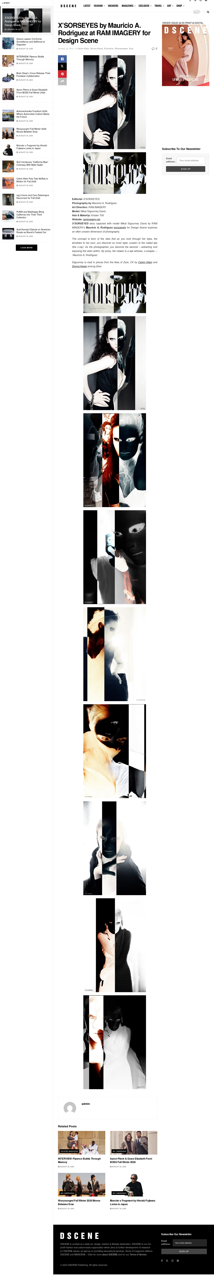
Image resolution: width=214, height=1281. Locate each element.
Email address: (170, 160)
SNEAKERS (113, 6)
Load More (27, 247)
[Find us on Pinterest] (178, 1260)
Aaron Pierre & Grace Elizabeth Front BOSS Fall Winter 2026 (31, 91)
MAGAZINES (127, 6)
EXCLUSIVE (144, 6)
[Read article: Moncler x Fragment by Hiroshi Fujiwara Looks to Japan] (133, 1185)
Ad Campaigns (119, 1151)
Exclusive (109, 48)
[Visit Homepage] (68, 6)
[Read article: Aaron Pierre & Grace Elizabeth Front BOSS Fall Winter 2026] (133, 1143)
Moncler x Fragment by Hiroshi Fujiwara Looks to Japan (31, 147)
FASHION (98, 6)
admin (86, 1104)
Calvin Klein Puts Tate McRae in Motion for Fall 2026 (32, 180)
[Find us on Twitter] (167, 1260)
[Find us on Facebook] (162, 1260)
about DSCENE (109, 1254)
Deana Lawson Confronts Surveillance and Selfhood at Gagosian (30, 41)
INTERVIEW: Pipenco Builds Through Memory (30, 58)
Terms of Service (138, 1254)
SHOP (179, 6)
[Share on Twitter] (62, 66)
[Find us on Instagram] (172, 1260)
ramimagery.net (91, 219)
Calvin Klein (83, 48)
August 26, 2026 (66, 1166)
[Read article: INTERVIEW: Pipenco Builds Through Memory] (81, 1143)
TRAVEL (158, 6)
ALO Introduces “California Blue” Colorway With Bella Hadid (32, 163)
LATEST (87, 6)
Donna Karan (96, 48)
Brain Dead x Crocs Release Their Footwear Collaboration (33, 74)
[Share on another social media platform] (62, 81)
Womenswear (121, 48)
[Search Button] (208, 12)
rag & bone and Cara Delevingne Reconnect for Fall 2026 (32, 196)
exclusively (120, 227)
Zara (131, 48)
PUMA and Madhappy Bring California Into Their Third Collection (30, 214)
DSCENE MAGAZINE (69, 1151)
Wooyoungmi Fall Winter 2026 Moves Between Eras (31, 130)
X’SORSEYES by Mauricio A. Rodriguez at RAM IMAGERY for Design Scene (23, 21)
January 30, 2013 (66, 48)
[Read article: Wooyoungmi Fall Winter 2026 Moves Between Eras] (81, 1185)
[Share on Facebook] (62, 59)
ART (169, 6)
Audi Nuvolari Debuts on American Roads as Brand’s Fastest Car (33, 231)
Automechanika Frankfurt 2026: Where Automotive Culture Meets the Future (32, 114)
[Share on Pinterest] (62, 74)
